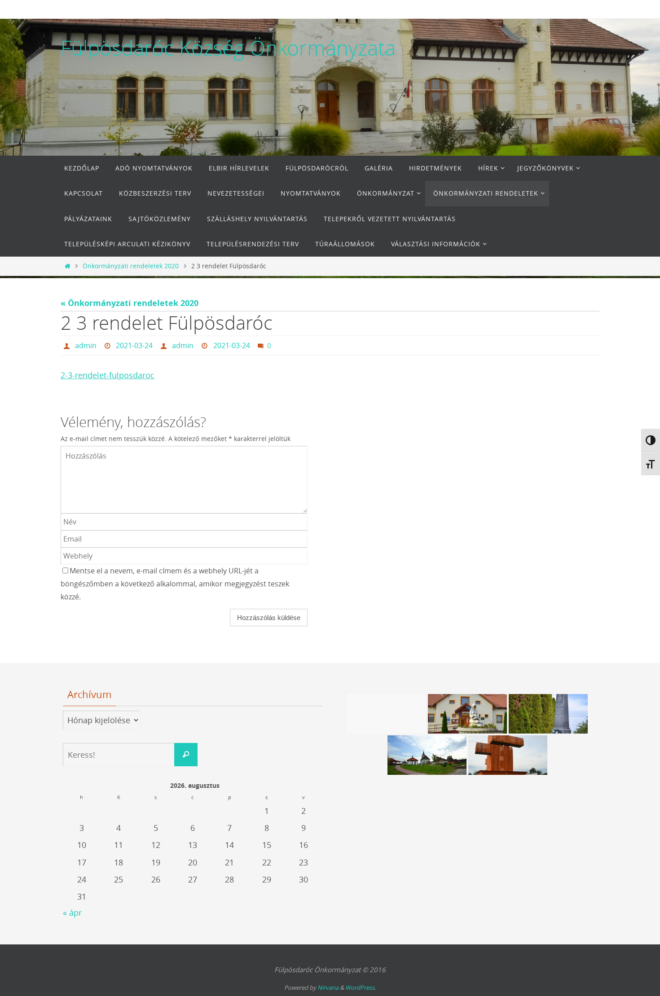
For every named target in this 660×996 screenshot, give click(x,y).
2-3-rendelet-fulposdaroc (107, 375)
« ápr (72, 912)
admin (86, 345)
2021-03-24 (134, 345)
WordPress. (360, 987)
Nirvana (328, 987)
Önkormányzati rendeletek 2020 (131, 266)
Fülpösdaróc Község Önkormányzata (228, 48)
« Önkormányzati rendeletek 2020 (129, 303)
